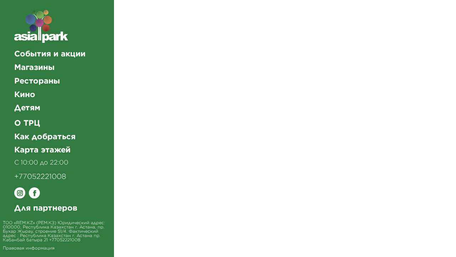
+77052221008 (40, 176)
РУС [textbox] (427, 17)
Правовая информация (29, 248)
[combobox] (430, 17)
